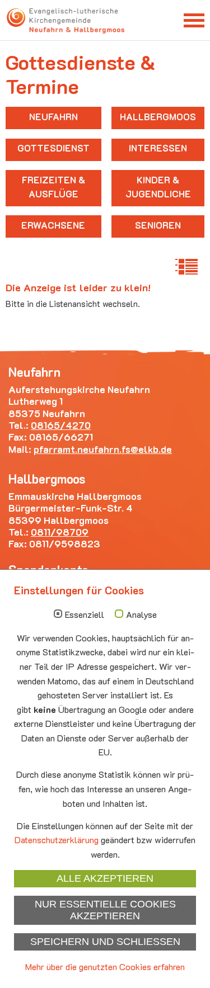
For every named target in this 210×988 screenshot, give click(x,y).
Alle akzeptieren (105, 878)
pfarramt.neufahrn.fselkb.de (103, 449)
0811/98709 (59, 532)
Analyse (141, 614)
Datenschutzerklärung (57, 839)
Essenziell (84, 614)
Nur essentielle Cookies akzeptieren (105, 910)
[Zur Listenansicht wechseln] (186, 267)
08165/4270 (61, 425)
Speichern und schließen (105, 941)
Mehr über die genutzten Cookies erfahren (105, 966)
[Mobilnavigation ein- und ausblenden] (194, 20)
